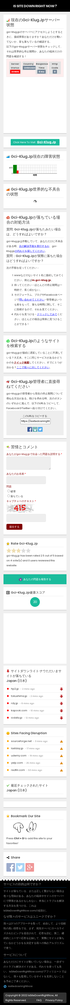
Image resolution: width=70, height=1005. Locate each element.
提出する (14, 527)
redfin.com (18, 770)
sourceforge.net (21, 741)
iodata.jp (16, 718)
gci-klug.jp (46, 142)
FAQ (39, 1000)
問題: (9, 486)
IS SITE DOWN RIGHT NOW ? (35, 6)
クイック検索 (21, 362)
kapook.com (19, 710)
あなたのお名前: (16, 474)
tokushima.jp (19, 696)
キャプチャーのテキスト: (21, 501)
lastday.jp (17, 748)
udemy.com (18, 755)
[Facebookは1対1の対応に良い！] (29, 428)
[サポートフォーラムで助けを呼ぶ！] (35, 428)
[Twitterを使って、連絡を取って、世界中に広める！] (40, 428)
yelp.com (17, 763)
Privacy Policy (54, 1000)
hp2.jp (15, 689)
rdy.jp (14, 703)
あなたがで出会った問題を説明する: (34, 454)
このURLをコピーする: (35, 416)
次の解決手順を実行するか (34, 246)
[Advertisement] (38, 104)
